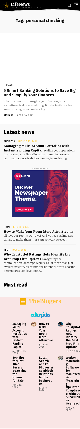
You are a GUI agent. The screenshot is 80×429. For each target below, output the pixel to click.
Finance (9, 85)
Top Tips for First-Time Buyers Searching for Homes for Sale (19, 369)
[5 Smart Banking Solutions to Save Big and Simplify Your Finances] (40, 62)
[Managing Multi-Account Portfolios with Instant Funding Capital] (7, 324)
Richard (9, 115)
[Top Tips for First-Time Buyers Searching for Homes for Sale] (7, 358)
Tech (7, 250)
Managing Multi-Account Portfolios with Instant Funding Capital (19, 335)
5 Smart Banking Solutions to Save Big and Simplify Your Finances (40, 92)
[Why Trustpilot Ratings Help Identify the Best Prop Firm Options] (60, 324)
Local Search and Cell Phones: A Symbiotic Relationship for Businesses (46, 371)
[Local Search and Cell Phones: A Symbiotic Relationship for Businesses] (33, 358)
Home (7, 227)
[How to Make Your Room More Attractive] (33, 324)
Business (9, 141)
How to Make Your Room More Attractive (36, 231)
